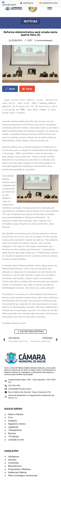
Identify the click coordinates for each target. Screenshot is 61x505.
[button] (30, 21)
